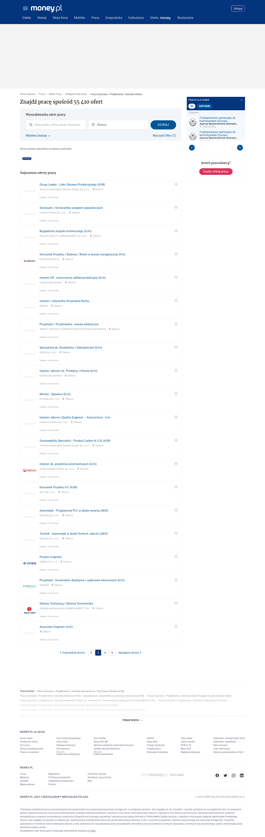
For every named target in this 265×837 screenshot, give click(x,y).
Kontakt (24, 781)
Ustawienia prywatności (61, 781)
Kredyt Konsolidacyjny (68, 754)
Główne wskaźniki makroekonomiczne (114, 745)
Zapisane (204, 106)
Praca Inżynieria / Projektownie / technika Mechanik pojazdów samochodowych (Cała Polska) (69, 705)
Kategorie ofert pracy (76, 94)
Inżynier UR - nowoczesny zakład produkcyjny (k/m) (73, 277)
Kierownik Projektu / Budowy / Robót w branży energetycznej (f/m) (82, 254)
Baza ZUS (186, 748)
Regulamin (54, 774)
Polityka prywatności (59, 777)
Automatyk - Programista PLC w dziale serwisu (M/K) (74, 510)
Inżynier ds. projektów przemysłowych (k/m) (68, 464)
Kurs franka (100, 738)
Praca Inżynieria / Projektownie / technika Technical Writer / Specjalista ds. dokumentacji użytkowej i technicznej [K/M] (82, 696)
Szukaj (163, 125)
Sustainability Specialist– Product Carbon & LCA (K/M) (75, 440)
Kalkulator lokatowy (157, 752)
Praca (42, 94)
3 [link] (98, 652)
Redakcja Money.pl (190, 752)
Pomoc (52, 784)
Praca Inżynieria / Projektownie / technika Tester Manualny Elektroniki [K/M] (176, 714)
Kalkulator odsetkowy (224, 741)
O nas (23, 774)
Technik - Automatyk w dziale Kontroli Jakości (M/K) (74, 533)
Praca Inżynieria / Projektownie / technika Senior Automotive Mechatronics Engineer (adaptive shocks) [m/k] (76, 714)
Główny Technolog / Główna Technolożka (66, 603)
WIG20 (150, 738)
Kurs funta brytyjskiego (68, 738)
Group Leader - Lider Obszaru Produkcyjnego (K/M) (72, 184)
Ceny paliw (186, 738)
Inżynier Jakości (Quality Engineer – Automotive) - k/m (75, 417)
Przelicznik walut (29, 741)
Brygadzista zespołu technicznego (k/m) (65, 231)
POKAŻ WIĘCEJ (131, 720)
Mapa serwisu (27, 784)
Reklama (24, 777)
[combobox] (56, 125)
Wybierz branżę (36, 135)
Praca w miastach (29, 752)
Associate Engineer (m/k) (56, 627)
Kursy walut (26, 738)
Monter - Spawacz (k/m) (55, 394)
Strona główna (27, 94)
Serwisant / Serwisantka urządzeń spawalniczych (71, 208)
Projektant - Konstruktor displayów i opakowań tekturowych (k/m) (82, 580)
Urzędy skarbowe (156, 745)
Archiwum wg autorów (99, 777)
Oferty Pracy (55, 94)
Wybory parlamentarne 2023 (228, 752)
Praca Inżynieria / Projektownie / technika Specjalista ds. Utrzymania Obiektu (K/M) (80, 691)
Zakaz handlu (188, 741)
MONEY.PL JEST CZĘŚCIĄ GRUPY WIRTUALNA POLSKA (54, 796)
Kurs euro (25, 745)
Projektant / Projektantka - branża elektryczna (69, 324)
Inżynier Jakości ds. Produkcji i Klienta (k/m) (68, 371)
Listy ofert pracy (221, 748)
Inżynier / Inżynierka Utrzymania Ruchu (64, 301)
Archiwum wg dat (96, 774)
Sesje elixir (152, 741)
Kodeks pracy (154, 748)
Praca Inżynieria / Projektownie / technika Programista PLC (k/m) (192, 700)
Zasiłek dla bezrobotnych (107, 748)
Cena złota (62, 741)
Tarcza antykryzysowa (31, 748)
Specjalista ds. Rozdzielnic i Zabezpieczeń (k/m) (71, 347)
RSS (89, 781)
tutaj (93, 830)
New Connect (220, 745)
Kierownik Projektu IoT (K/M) (58, 487)
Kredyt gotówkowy (103, 754)
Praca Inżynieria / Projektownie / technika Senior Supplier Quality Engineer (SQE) (189, 696)
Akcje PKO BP (101, 741)
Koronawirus (63, 748)
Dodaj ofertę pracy (216, 171)
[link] (100, 190)
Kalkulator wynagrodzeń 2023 (229, 738)
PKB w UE (186, 745)
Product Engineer (51, 557)
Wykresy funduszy (65, 745)
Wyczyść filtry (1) (164, 135)
